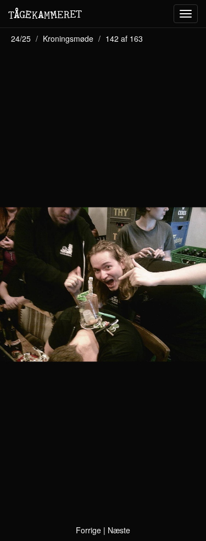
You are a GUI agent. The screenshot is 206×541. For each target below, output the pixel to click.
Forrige (88, 530)
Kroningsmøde (68, 38)
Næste (119, 530)
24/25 (21, 38)
